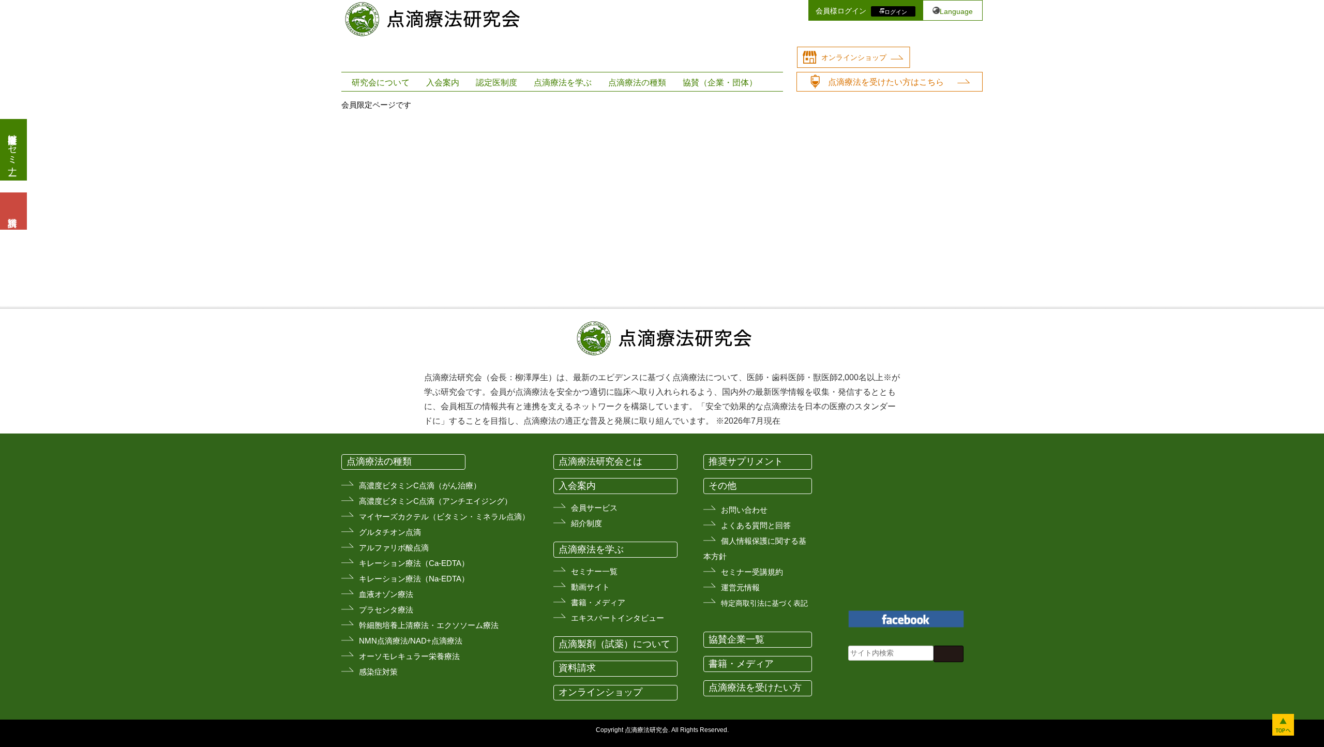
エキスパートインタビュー (617, 618)
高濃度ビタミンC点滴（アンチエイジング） (435, 501)
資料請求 (577, 668)
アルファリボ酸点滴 (394, 547)
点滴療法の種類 (637, 82)
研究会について (381, 82)
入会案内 (442, 82)
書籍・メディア (598, 602)
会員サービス (594, 507)
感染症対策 (378, 671)
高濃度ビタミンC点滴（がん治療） (420, 485)
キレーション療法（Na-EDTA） (414, 578)
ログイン (895, 11)
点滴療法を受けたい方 (755, 687)
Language (956, 11)
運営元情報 (740, 587)
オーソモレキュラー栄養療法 (409, 656)
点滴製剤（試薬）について (614, 644)
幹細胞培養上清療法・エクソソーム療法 (429, 625)
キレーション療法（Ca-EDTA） (414, 563)
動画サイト (590, 586)
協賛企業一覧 (736, 639)
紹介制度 (586, 523)
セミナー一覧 (594, 571)
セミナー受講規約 (752, 571)
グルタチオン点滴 (390, 532)
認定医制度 (496, 82)
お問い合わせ (744, 509)
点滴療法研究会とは (600, 461)
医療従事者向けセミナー (12, 149)
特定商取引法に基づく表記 (764, 603)
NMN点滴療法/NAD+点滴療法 (410, 640)
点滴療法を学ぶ (563, 82)
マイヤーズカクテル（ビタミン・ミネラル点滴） (444, 516)
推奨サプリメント (746, 461)
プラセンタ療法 (386, 609)
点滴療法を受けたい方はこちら (886, 82)
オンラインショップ (853, 57)
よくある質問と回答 (756, 525)
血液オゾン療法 (386, 594)
